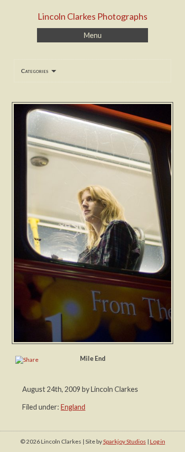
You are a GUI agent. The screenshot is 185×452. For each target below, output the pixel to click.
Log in (157, 441)
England (73, 407)
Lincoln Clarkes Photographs (92, 16)
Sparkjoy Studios (124, 441)
